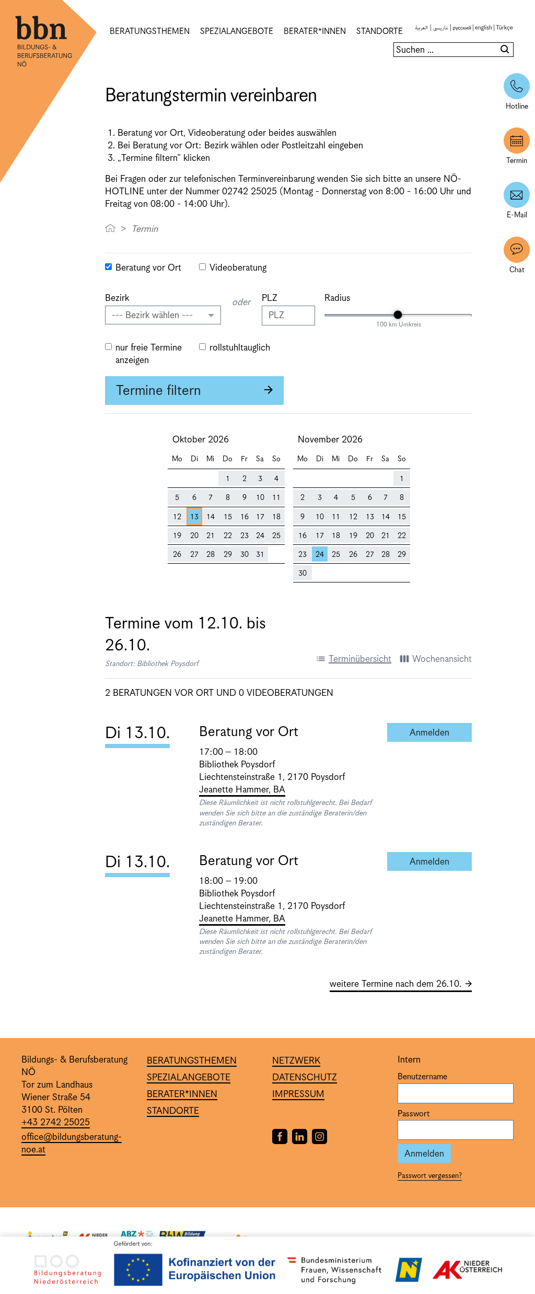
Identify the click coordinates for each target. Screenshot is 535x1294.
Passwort (413, 1114)
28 (210, 555)
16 (244, 517)
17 (260, 517)
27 (194, 555)
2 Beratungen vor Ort (159, 693)
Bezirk (117, 298)
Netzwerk (296, 1061)
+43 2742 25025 (55, 1122)
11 (276, 498)
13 (194, 517)
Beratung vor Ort (148, 268)
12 (177, 517)
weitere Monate (471, 483)
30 (244, 555)
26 (177, 555)
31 (260, 555)
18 (276, 517)
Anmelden (441, 733)
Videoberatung (238, 268)
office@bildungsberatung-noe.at (71, 1143)
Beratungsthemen (150, 31)
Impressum (298, 1094)
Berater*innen (315, 31)
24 (260, 536)
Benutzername (422, 1077)
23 (244, 536)
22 (228, 536)
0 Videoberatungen (286, 693)
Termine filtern (158, 391)
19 (177, 536)
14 (210, 517)
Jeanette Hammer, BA (242, 790)
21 (210, 536)
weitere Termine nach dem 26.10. (395, 984)
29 (228, 555)
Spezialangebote (236, 31)
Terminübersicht (353, 659)
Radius (337, 298)
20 (194, 536)
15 (228, 517)
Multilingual (464, 31)
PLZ (269, 298)
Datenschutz (304, 1077)
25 (276, 536)
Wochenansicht (435, 659)
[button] (163, 315)
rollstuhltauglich (240, 348)
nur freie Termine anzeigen (148, 354)
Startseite (110, 227)
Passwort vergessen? (430, 1176)
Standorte (379, 31)
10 (260, 498)
